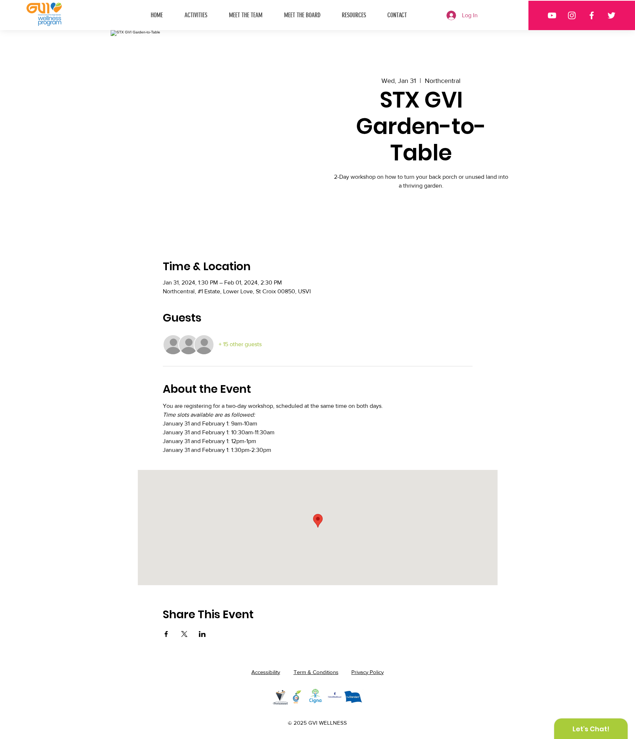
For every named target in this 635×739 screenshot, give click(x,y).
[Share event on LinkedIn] (202, 634)
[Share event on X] (184, 634)
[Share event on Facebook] (166, 634)
